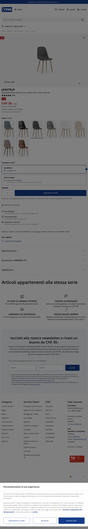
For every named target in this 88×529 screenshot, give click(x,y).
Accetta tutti (71, 521)
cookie (35, 512)
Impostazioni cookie (17, 521)
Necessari (45, 521)
